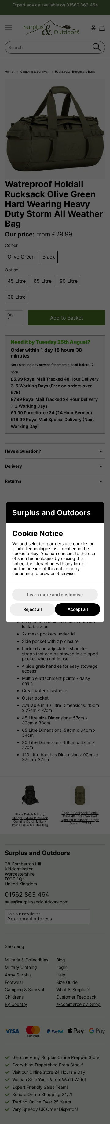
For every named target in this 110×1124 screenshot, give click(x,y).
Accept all (78, 609)
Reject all (32, 609)
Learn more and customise (55, 594)
